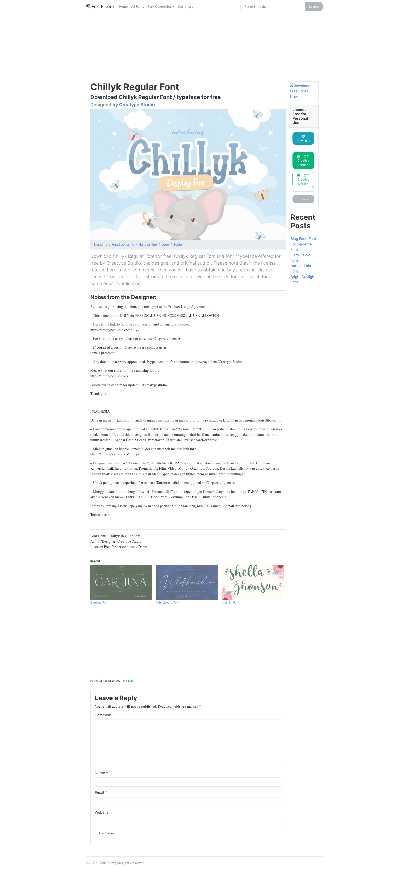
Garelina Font (99, 602)
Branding (100, 245)
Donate (303, 199)
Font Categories (160, 7)
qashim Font (230, 602)
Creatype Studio (137, 104)
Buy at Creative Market (304, 179)
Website (102, 812)
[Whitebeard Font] (187, 582)
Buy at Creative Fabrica (304, 160)
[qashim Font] (253, 582)
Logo (165, 245)
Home (123, 7)
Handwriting (148, 245)
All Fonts (137, 7)
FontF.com (102, 6)
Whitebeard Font (167, 602)
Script (177, 245)
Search (314, 6)
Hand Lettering (123, 245)
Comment (103, 715)
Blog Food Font (303, 239)
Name (101, 773)
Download (303, 140)
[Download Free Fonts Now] (303, 91)
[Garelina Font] (121, 582)
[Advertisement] (204, 45)
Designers (185, 7)
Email (101, 792)
